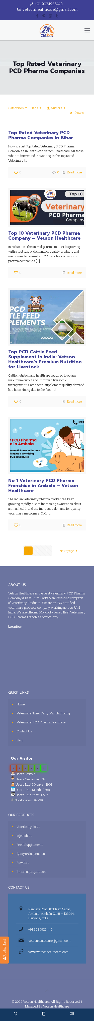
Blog (20, 740)
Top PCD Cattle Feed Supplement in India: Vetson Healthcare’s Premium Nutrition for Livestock (45, 359)
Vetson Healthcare (56, 1006)
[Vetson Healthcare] (47, 30)
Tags (35, 108)
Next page (67, 550)
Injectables (24, 835)
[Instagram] (50, 15)
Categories (16, 108)
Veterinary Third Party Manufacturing (43, 713)
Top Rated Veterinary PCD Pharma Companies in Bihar (40, 135)
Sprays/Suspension (31, 853)
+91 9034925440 (49, 3)
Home (21, 704)
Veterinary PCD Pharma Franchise (41, 722)
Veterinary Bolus (28, 826)
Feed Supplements (30, 844)
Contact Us (24, 731)
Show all (79, 112)
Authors (56, 108)
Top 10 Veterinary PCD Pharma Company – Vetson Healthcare (44, 236)
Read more (74, 172)
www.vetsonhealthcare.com (48, 952)
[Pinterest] (43, 15)
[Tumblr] (56, 15)
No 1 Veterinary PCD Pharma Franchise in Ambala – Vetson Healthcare (43, 485)
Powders (23, 862)
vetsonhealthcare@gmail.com (50, 9)
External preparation (31, 871)
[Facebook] (37, 15)
